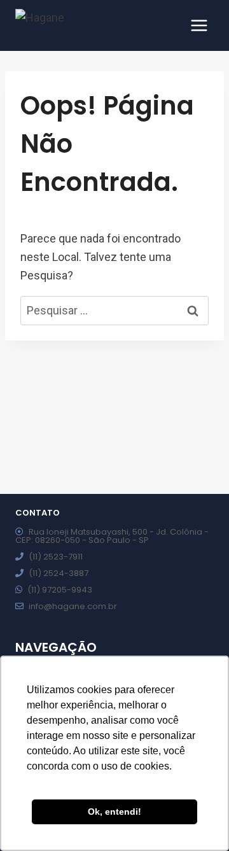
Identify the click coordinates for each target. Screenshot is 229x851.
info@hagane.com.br (73, 606)
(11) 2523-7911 (56, 557)
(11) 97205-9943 (59, 590)
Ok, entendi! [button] (114, 811)
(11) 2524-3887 (58, 573)
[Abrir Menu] (199, 25)
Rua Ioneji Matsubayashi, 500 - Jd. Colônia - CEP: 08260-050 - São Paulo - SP (112, 536)
